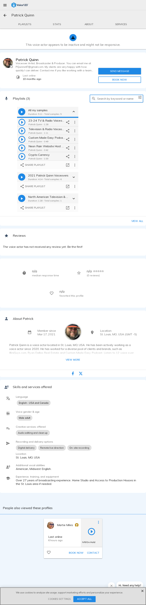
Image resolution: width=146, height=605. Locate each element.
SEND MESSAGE (119, 71)
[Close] (142, 591)
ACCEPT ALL (84, 599)
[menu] (5, 5)
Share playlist (34, 164)
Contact (93, 552)
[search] (93, 98)
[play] (22, 122)
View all (137, 221)
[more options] (74, 122)
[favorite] (48, 552)
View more (73, 359)
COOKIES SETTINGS (59, 599)
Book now (76, 552)
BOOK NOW (119, 79)
